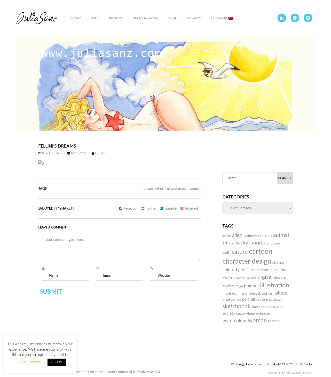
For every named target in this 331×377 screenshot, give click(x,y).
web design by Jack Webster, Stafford (290, 372)
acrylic (226, 236)
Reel (94, 18)
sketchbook (236, 306)
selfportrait (264, 299)
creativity (240, 277)
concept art (270, 270)
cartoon (260, 251)
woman (195, 188)
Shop (173, 18)
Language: (219, 18)
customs (251, 277)
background (248, 242)
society (228, 313)
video (250, 313)
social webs (275, 307)
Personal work (145, 18)
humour (251, 286)
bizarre (275, 243)
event (226, 286)
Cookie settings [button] (29, 362)
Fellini (159, 188)
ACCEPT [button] (56, 362)
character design (246, 261)
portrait (248, 299)
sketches (259, 307)
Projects (116, 18)
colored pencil (236, 269)
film (167, 188)
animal (281, 235)
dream (148, 188)
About (76, 18)
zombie (273, 321)
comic (255, 270)
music (243, 293)
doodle (279, 277)
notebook (254, 293)
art (224, 243)
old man (268, 293)
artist (231, 243)
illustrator (230, 293)
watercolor (180, 188)
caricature (235, 252)
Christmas (278, 262)
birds (266, 243)
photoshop (231, 299)
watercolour (234, 321)
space (240, 313)
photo (281, 293)
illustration (274, 285)
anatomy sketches (258, 236)
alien (237, 235)
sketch (277, 299)
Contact (194, 18)
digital (265, 277)
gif (241, 286)
